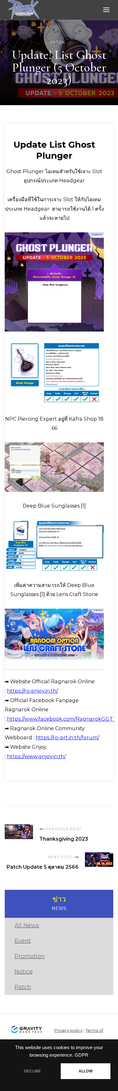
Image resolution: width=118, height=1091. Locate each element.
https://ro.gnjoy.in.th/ (32, 691)
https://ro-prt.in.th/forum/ (67, 738)
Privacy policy (68, 1030)
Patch (57, 42)
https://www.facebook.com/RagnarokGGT (60, 719)
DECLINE (32, 1071)
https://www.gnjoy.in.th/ (36, 756)
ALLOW (86, 1071)
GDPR (81, 1055)
